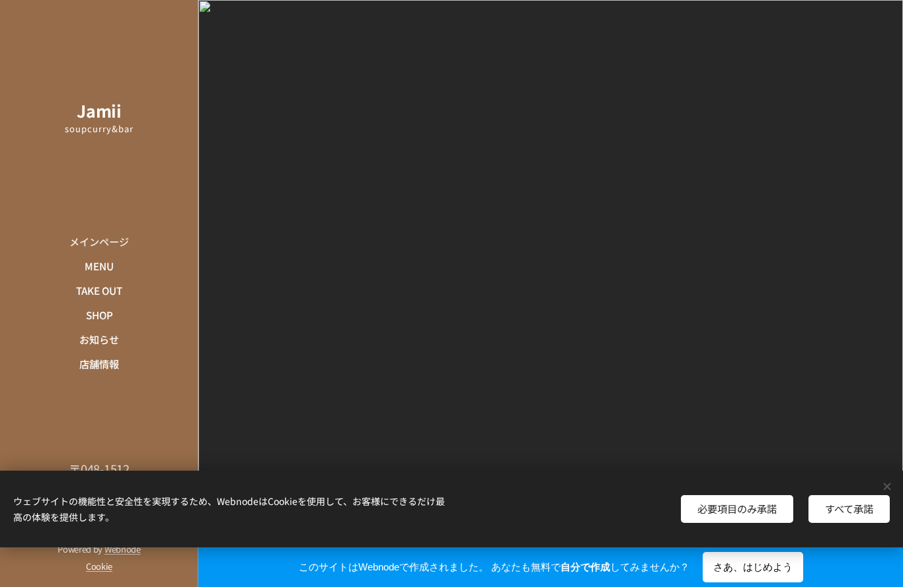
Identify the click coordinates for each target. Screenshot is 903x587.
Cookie (99, 566)
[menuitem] (99, 241)
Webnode (122, 549)
